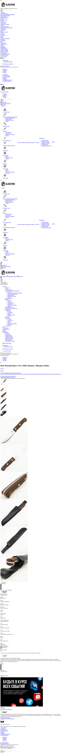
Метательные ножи (11, 377)
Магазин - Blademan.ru (5, 749)
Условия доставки (4, 730)
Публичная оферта (4, 735)
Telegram (4, 71)
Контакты (2, 731)
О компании (3, 728)
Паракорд (49, 374)
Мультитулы (39, 374)
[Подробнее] (0, 710)
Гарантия (2, 732)
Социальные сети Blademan (6, 709)
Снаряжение (10, 312)
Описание (5, 655)
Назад (8, 287)
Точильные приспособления (31, 374)
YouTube (4, 72)
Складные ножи (3, 374)
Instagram (5, 70)
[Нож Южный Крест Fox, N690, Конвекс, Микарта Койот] (14, 443)
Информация (8, 334)
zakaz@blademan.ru (5, 66)
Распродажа (58, 374)
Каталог (7, 288)
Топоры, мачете (3, 377)
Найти (2, 751)
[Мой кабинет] (1, 263)
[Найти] (1, 11)
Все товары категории (5, 717)
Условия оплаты (3, 729)
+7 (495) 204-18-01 (4, 54)
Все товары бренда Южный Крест (7, 718)
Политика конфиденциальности (8, 747)
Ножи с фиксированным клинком (15, 293)
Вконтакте (5, 69)
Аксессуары (10, 320)
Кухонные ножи (10, 374)
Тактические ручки (21, 374)
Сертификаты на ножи (5, 734)
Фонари (9, 301)
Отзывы (4, 656)
